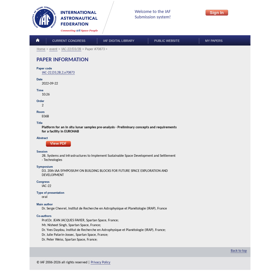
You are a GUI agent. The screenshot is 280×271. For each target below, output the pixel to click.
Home (41, 49)
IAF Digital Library (118, 40)
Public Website (167, 40)
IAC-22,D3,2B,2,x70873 (58, 72)
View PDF (58, 144)
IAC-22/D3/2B (71, 49)
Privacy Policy (100, 262)
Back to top (239, 251)
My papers (213, 40)
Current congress (68, 40)
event (53, 49)
